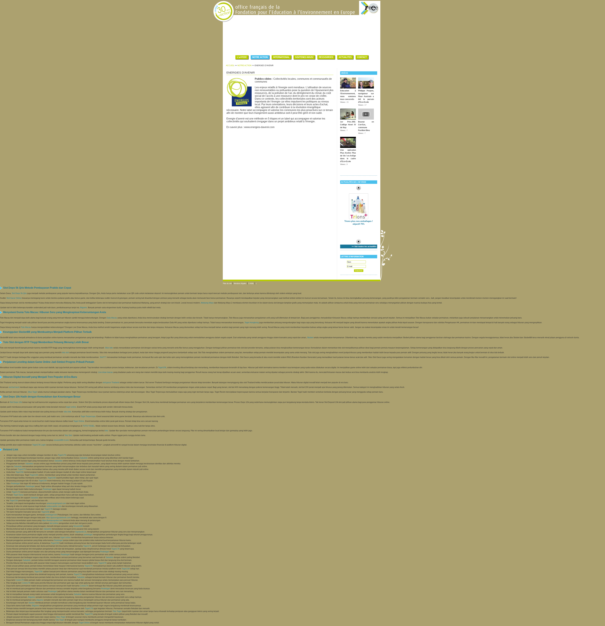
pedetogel (88, 535)
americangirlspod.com (56, 503)
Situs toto (109, 348)
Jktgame (83, 307)
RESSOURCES (326, 57)
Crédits (251, 283)
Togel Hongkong (252, 322)
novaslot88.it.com (61, 440)
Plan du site (227, 283)
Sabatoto (84, 458)
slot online (53, 523)
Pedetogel (15, 483)
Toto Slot (68, 435)
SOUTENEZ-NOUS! (304, 57)
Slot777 (103, 357)
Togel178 (62, 455)
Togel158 (162, 367)
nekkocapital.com (53, 506)
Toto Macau (26, 327)
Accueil (230, 65)
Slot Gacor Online (14, 298)
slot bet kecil (14, 387)
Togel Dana (18, 495)
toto (106, 431)
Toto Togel (117, 611)
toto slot (65, 352)
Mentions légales (240, 283)
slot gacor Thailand (111, 382)
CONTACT (362, 57)
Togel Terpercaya (88, 416)
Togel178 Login (39, 445)
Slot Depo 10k (16, 402)
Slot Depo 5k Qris (19, 293)
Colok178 (19, 580)
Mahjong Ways (207, 303)
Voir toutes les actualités (365, 246)
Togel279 (22, 469)
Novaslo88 (78, 526)
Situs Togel (32, 392)
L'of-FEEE (242, 57)
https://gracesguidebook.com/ (58, 517)
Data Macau (112, 318)
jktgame (39, 600)
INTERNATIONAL (281, 57)
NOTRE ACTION (260, 57)
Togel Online (78, 421)
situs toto (67, 412)
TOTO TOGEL (89, 426)
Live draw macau (105, 372)
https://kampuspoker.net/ (52, 520)
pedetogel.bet (51, 515)
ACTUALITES (345, 57)
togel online (71, 407)
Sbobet (310, 337)
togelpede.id (80, 532)
